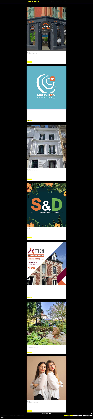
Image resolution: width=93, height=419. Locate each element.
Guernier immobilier (36, 52)
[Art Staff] (46, 146)
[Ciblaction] (46, 87)
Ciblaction (33, 110)
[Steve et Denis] (46, 205)
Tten (32, 286)
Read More (29, 120)
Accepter (68, 415)
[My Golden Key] (46, 378)
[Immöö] (46, 323)
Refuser (78, 415)
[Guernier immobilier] (46, 29)
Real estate (33, 53)
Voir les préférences (87, 415)
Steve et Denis (34, 228)
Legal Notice (2, 417)
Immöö (32, 346)
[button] (91, 413)
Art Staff (33, 169)
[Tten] (46, 263)
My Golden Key (34, 401)
